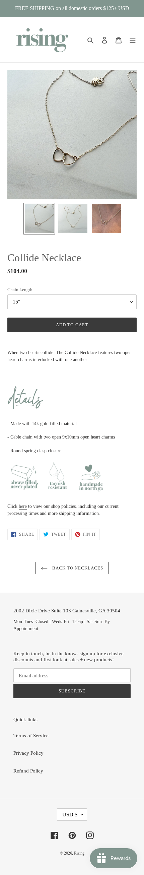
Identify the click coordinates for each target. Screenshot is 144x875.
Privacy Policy (28, 753)
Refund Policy (28, 770)
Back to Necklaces (77, 567)
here (23, 506)
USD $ (69, 814)
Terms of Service (31, 735)
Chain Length (19, 289)
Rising (79, 853)
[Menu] (133, 39)
